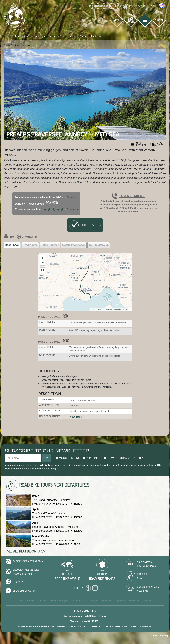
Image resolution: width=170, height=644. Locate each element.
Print (11, 237)
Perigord (94, 600)
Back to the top (161, 635)
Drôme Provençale (59, 600)
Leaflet (93, 309)
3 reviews (72, 209)
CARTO (128, 309)
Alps (21, 600)
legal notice (77, 626)
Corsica (42, 600)
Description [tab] (12, 245)
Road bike (92, 458)
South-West (134, 600)
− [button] (43, 263)
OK (47, 458)
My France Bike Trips (142, 6)
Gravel (111, 458)
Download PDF (30, 237)
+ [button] (43, 258)
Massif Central (79, 600)
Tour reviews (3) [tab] (99, 245)
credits (95, 626)
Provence (106, 600)
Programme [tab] (30, 245)
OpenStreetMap (105, 309)
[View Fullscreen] (42, 270)
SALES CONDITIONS (116, 626)
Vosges (147, 600)
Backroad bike (134, 458)
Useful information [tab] (73, 245)
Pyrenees (120, 600)
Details (71, 197)
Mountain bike (69, 458)
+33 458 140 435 (132, 196)
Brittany (31, 600)
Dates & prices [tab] (50, 245)
